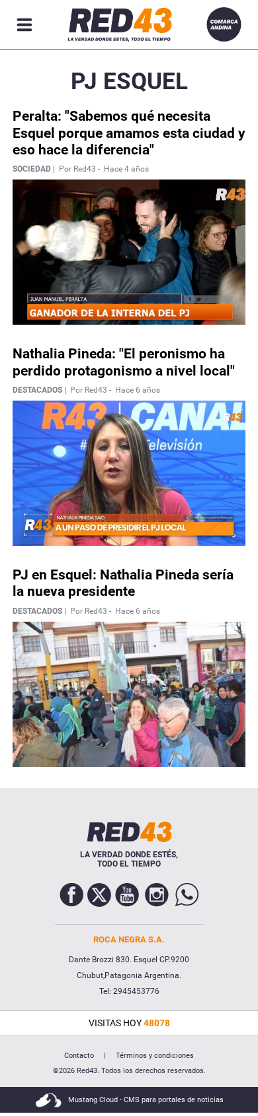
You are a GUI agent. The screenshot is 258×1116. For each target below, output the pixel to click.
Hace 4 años (126, 169)
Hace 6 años (137, 390)
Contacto (79, 1055)
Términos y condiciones (155, 1055)
